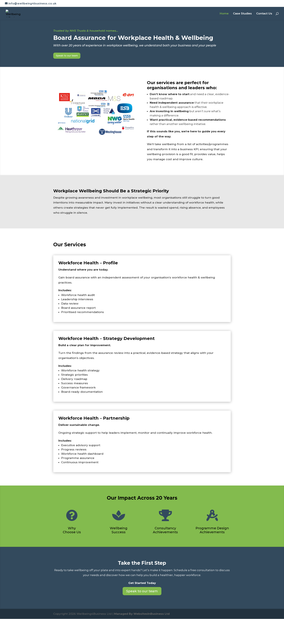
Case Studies (242, 13)
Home (224, 13)
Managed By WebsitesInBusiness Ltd (142, 613)
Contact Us (264, 13)
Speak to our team (67, 55)
